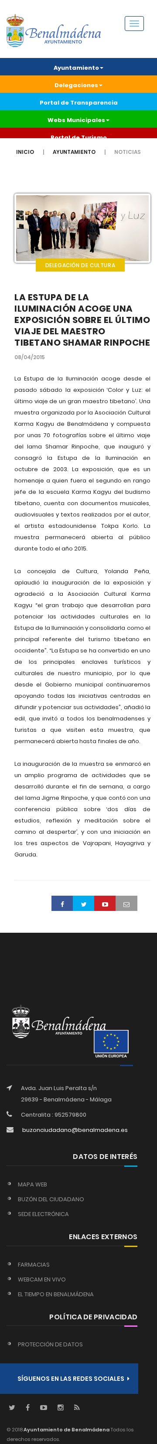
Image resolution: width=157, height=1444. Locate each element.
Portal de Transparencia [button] (79, 103)
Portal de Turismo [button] (79, 137)
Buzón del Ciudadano (51, 1199)
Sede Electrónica (43, 1214)
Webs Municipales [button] (76, 120)
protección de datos (50, 1344)
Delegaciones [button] (76, 85)
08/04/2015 (29, 357)
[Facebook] (28, 1408)
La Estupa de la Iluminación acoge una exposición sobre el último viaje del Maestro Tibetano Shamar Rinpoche (82, 320)
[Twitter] (12, 1408)
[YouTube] (43, 1408)
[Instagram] (61, 1408)
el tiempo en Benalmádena (56, 1294)
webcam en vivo (42, 1279)
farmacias (34, 1265)
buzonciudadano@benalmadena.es (75, 1130)
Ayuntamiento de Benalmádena (66, 1429)
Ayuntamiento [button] (76, 68)
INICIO (25, 152)
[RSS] (77, 1408)
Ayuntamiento (74, 152)
